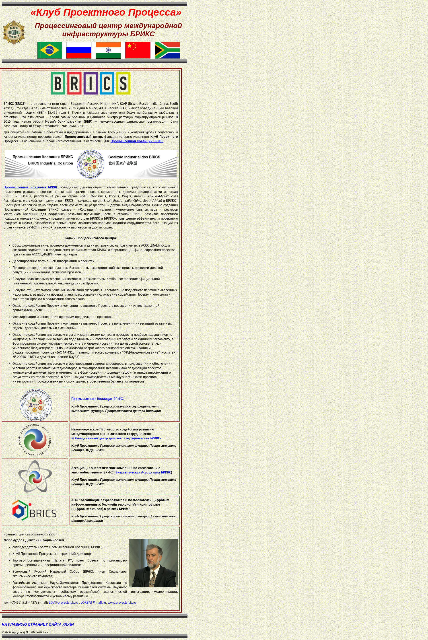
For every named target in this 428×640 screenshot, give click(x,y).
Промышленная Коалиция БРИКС (31, 187)
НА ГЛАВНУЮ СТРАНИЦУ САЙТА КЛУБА (38, 624)
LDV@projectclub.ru (63, 603)
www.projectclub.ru (122, 603)
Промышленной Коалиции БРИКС (137, 141)
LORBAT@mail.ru (93, 603)
